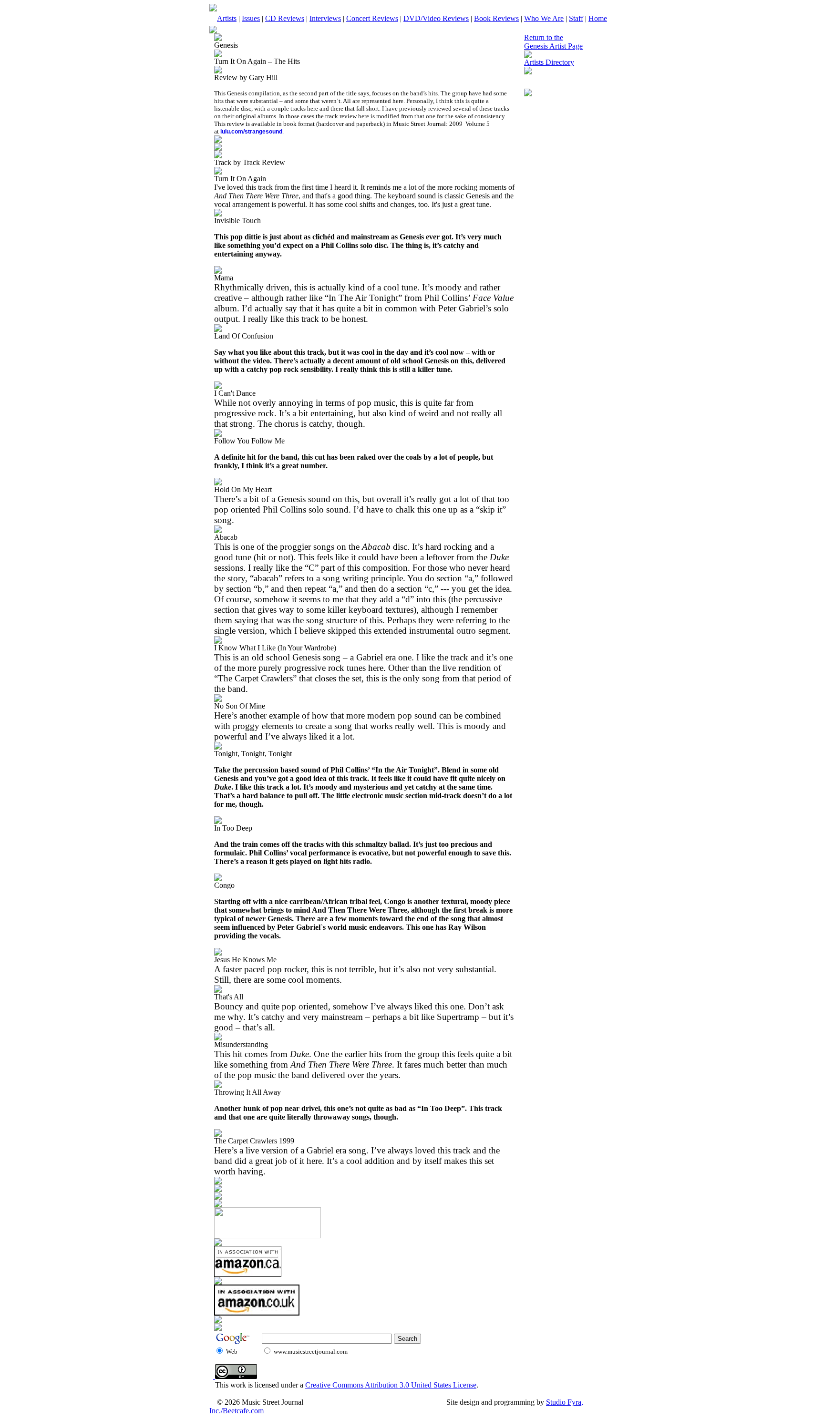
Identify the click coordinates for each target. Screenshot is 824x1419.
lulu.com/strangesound (251, 131)
